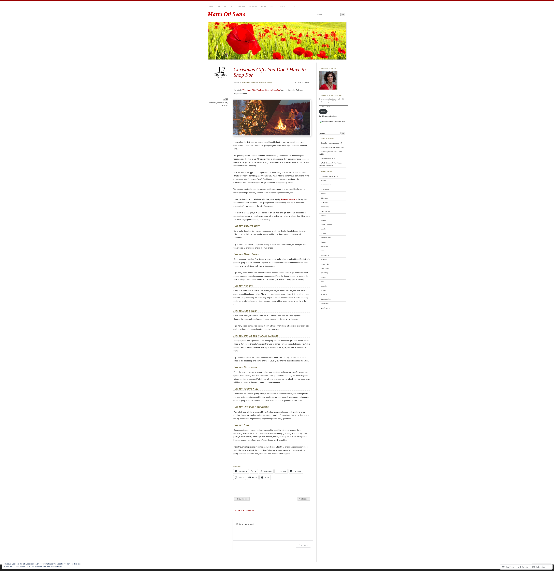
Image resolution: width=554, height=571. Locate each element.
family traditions (326, 224)
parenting (324, 273)
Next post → (304, 499)
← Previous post (241, 499)
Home (211, 6)
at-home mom (326, 185)
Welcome (222, 6)
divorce (323, 215)
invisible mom (326, 237)
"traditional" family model (329, 176)
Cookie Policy (56, 567)
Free (273, 6)
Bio (232, 6)
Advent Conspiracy (289, 199)
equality (323, 220)
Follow (323, 111)
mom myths (325, 264)
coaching (324, 202)
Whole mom (325, 303)
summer (324, 295)
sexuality (324, 286)
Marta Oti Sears (226, 14)
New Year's (325, 268)
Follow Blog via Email (332, 96)
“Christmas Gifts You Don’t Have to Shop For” (261, 90)
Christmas (261, 82)
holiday (269, 82)
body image (325, 189)
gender (323, 229)
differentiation (325, 211)
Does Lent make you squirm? (331, 143)
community (325, 207)
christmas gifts (222, 103)
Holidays (225, 105)
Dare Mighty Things (328, 158)
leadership (324, 246)
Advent (323, 180)
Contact (283, 6)
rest (322, 281)
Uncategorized (326, 299)
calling (323, 194)
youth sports (325, 308)
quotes (323, 277)
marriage (324, 260)
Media (263, 6)
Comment (303, 545)
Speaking (253, 6)
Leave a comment (303, 82)
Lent (322, 251)
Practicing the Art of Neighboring (332, 147)
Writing (241, 6)
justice (323, 242)
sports (323, 290)
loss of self (325, 255)
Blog (293, 6)
